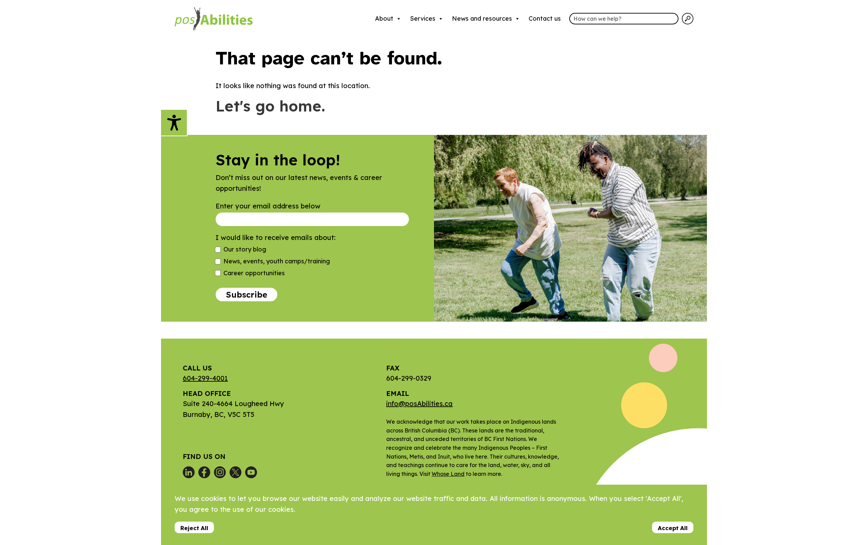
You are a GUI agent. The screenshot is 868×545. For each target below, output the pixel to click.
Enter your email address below (268, 206)
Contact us (545, 18)
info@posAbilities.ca (419, 403)
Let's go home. (270, 106)
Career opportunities (254, 273)
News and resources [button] (482, 18)
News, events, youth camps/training (276, 261)
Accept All (673, 527)
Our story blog (244, 249)
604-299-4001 (205, 378)
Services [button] (422, 18)
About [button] (384, 18)
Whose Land (448, 473)
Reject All (194, 527)
